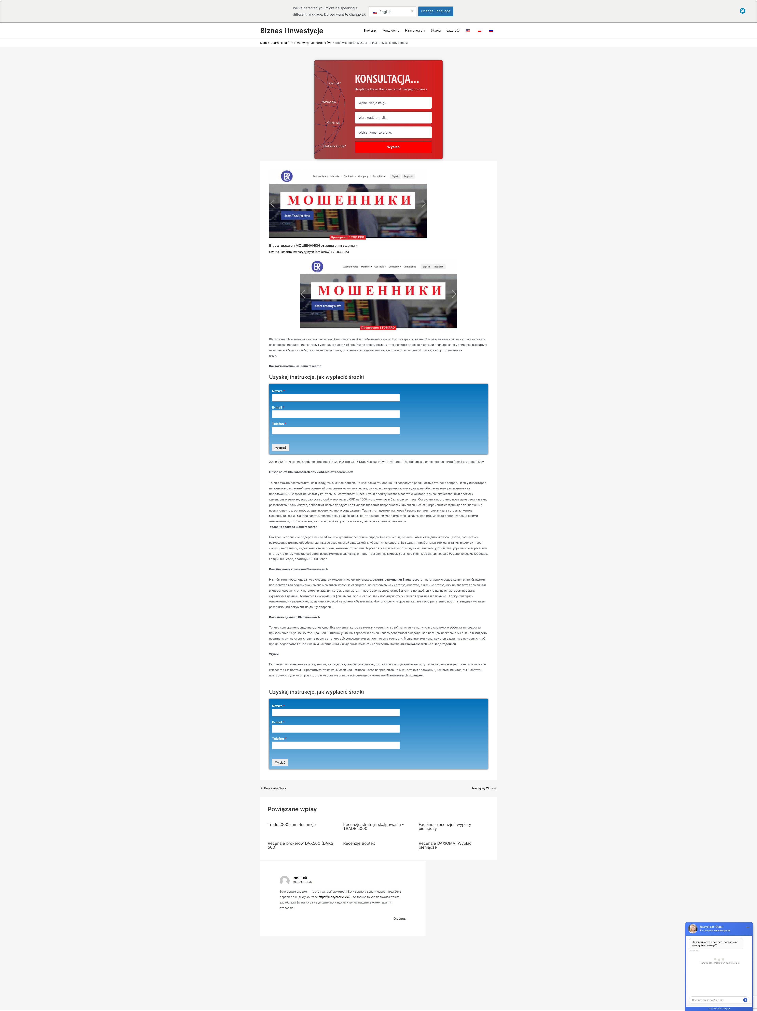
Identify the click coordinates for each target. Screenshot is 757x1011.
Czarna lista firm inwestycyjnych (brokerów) (299, 252)
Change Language (435, 11)
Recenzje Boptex (359, 843)
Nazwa (278, 391)
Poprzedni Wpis (273, 788)
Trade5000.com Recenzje (292, 824)
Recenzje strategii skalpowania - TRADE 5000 (373, 826)
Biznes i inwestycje (291, 30)
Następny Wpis (484, 788)
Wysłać (280, 448)
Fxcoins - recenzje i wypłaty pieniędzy (445, 826)
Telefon (279, 424)
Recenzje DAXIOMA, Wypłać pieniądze (445, 845)
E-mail (278, 407)
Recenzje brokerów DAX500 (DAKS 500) (300, 845)
